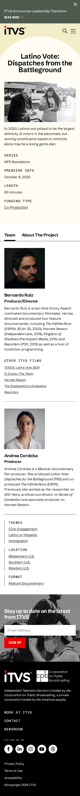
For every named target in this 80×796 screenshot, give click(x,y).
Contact (12, 721)
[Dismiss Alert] (75, 4)
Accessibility (13, 778)
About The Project (40, 235)
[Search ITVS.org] (65, 31)
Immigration (18, 541)
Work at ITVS (18, 712)
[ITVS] (15, 30)
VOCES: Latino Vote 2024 (22, 367)
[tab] (9, 236)
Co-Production (16, 207)
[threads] (53, 749)
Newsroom (13, 729)
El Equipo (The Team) (18, 374)
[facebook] (8, 749)
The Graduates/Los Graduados (25, 386)
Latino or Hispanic (23, 535)
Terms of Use (13, 771)
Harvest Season (15, 380)
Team (9, 235)
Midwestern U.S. (22, 556)
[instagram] (30, 749)
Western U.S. (19, 568)
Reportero (11, 392)
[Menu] (73, 31)
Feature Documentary (26, 583)
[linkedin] (19, 749)
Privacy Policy (14, 764)
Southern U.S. (19, 562)
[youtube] (42, 749)
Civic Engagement (23, 529)
